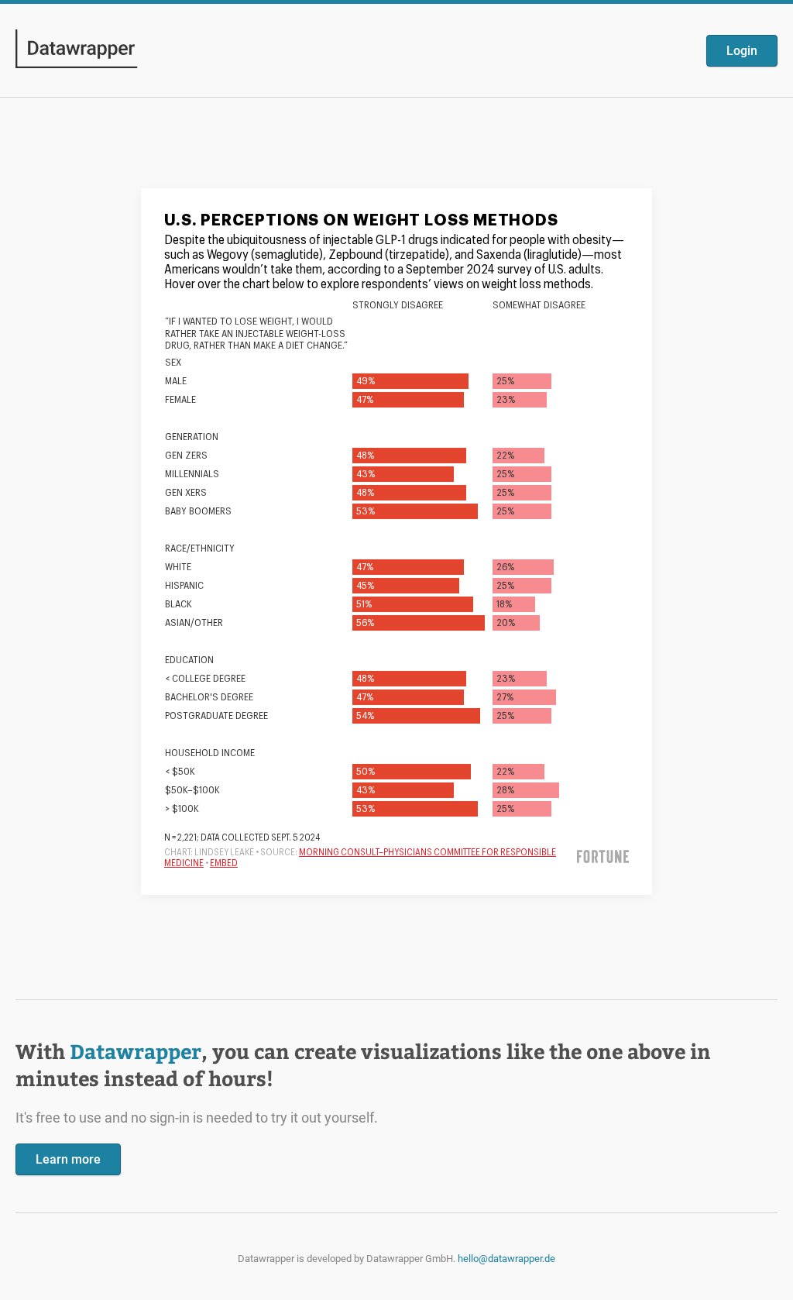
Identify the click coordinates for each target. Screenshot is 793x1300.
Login (741, 50)
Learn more (68, 1159)
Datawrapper (135, 1050)
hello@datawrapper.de (506, 1258)
